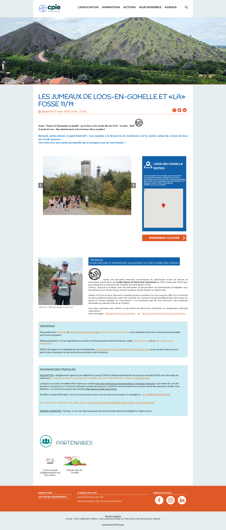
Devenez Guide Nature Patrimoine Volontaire (163, 313)
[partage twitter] (179, 110)
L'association (88, 7)
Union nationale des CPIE (90, 497)
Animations (111, 7)
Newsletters (45, 493)
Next (133, 185)
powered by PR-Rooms (113, 525)
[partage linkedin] (185, 110)
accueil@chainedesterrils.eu (156, 394)
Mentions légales (113, 516)
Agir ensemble (150, 7)
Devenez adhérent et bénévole (120, 313)
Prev (41, 185)
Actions (129, 7)
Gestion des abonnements (52, 497)
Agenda (171, 7)
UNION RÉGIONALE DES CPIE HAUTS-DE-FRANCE (99, 501)
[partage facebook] (174, 110)
